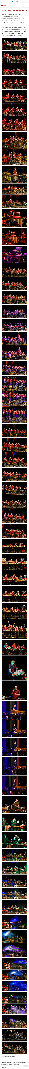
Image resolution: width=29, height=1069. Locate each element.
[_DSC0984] (14, 57)
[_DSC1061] (14, 488)
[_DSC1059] (14, 460)
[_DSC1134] (14, 937)
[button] (27, 5)
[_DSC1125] (14, 893)
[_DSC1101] (14, 747)
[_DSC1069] (14, 516)
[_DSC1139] (14, 963)
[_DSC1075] (14, 562)
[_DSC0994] (14, 96)
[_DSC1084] (14, 611)
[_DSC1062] (14, 502)
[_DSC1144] (14, 997)
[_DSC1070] (14, 531)
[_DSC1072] (14, 546)
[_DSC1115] (14, 822)
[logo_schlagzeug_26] (3, 5)
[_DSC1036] (14, 311)
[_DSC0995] (14, 110)
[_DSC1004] (14, 174)
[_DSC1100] (14, 729)
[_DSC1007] (14, 189)
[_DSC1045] (14, 368)
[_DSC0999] (14, 124)
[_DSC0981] (14, 44)
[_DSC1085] (14, 630)
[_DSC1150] (14, 1022)
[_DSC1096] (14, 691)
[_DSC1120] (14, 868)
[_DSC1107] (14, 785)
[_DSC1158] (14, 1035)
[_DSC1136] (14, 950)
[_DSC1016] (14, 236)
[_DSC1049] (14, 399)
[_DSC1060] (14, 475)
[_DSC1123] (14, 881)
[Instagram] (17, 1)
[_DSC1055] (14, 445)
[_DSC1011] (14, 202)
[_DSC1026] (14, 270)
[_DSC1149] (14, 1009)
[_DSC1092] (14, 668)
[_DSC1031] (14, 298)
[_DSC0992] (14, 83)
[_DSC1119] (14, 855)
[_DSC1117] (14, 840)
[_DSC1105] (14, 766)
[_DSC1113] (14, 804)
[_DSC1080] (14, 594)
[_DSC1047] (14, 383)
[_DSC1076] (14, 578)
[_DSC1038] (14, 324)
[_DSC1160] (14, 1047)
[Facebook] (12, 1)
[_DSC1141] (14, 986)
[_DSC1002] (14, 140)
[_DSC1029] (14, 284)
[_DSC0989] (14, 70)
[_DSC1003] (14, 157)
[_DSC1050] (14, 415)
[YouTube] (14, 1)
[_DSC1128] (14, 906)
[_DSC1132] (14, 922)
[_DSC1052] (14, 431)
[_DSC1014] (14, 218)
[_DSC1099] (14, 710)
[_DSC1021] (14, 254)
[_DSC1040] (14, 338)
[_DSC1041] (14, 353)
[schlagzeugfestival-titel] (14, 975)
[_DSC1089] (14, 647)
